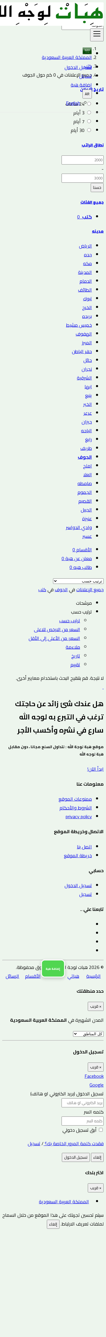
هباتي (73, 976)
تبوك (87, 298)
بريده (87, 316)
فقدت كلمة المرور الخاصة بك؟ (74, 1143)
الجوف (85, 457)
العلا (87, 474)
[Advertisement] (53, 1281)
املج (87, 465)
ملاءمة (73, 647)
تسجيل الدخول (78, 67)
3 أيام (79, 112)
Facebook (94, 1076)
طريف (86, 448)
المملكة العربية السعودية (64, 1201)
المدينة (85, 272)
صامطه (84, 483)
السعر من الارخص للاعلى (57, 629)
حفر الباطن (82, 351)
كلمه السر (94, 1111)
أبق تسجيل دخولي (80, 1130)
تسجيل (85, 76)
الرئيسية (93, 976)
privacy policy (79, 816)
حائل (87, 360)
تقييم (75, 664)
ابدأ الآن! (95, 769)
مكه (87, 263)
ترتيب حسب (69, 620)
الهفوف (84, 333)
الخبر (87, 404)
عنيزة (87, 518)
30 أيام (78, 130)
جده (88, 254)
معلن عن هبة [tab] (77, 558)
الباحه (86, 430)
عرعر (88, 413)
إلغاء (97, 1157)
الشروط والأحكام (75, 807)
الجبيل (86, 509)
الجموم (84, 492)
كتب (42, 589)
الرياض (85, 245)
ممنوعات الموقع (75, 798)
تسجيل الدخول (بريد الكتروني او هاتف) (67, 1093)
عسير (87, 536)
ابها (88, 386)
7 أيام (79, 121)
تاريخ (75, 655)
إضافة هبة (81, 84)
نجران (87, 369)
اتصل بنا (84, 846)
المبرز (87, 342)
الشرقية (84, 377)
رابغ (88, 439)
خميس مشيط (79, 325)
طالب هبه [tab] (80, 567)
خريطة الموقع (78, 855)
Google (97, 1084)
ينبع (88, 395)
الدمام (86, 281)
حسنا (97, 187)
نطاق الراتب (93, 145)
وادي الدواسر (79, 527)
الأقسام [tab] (82, 549)
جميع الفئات (92, 202)
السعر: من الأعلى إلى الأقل (54, 638)
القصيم (85, 500)
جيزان (87, 421)
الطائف (85, 289)
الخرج (87, 307)
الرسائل (12, 976)
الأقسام (33, 976)
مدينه (98, 231)
